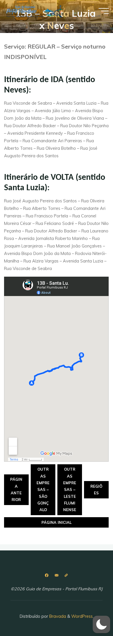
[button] (101, 624)
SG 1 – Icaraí (100, 25)
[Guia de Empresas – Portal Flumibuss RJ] (34, 10)
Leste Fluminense (46, 25)
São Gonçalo (74, 25)
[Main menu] (104, 11)
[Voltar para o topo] (90, 613)
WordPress (82, 616)
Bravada (57, 616)
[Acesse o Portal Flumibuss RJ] (66, 575)
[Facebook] (46, 575)
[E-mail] (56, 575)
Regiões (21, 25)
